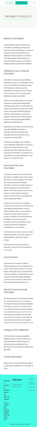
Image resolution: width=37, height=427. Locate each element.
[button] (34, 3)
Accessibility (31, 387)
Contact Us (31, 390)
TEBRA (28, 424)
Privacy (31, 379)
